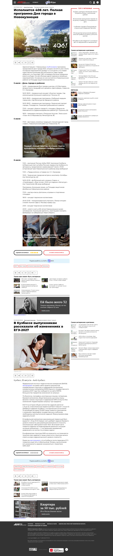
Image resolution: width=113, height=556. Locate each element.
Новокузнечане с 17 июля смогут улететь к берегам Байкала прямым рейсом (30, 292)
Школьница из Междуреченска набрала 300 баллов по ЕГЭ (58, 488)
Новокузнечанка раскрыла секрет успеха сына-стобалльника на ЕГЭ (58, 483)
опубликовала (51, 67)
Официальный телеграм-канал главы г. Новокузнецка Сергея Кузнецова (34, 58)
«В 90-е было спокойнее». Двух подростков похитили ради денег (88, 337)
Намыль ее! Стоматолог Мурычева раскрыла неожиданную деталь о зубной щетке (88, 343)
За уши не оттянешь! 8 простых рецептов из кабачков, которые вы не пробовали (89, 66)
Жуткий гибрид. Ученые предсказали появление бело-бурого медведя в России (89, 349)
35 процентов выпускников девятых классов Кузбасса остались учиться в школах (85, 34)
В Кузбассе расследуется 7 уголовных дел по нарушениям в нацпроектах (85, 41)
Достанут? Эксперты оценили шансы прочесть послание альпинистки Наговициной (89, 332)
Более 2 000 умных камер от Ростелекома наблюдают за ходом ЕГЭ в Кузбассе (29, 495)
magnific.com (17, 371)
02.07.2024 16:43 (18, 7)
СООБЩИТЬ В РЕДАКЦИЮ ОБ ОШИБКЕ (37, 525)
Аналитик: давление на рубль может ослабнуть (88, 99)
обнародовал (27, 385)
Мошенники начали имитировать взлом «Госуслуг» (87, 110)
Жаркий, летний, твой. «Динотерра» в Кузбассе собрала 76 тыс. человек (42, 236)
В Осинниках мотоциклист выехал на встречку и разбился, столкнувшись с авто (85, 20)
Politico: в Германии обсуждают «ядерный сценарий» (86, 93)
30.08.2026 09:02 (18, 320)
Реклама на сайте (40, 523)
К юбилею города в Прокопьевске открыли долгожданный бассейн (85, 27)
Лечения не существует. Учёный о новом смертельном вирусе (88, 59)
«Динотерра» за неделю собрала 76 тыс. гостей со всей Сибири (58, 279)
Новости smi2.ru (20, 315)
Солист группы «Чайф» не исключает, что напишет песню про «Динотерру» (57, 286)
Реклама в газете (52, 523)
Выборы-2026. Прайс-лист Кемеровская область (72, 523)
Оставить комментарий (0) (56, 252)
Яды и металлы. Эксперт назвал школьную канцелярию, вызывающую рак (87, 355)
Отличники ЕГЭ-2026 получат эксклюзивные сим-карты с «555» (30, 488)
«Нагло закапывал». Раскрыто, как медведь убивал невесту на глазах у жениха (88, 54)
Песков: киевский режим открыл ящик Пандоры (87, 104)
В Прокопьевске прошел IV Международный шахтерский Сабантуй (29, 286)
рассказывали (35, 440)
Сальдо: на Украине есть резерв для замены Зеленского (88, 116)
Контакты (30, 523)
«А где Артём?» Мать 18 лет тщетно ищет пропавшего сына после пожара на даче (88, 326)
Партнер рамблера (43, 549)
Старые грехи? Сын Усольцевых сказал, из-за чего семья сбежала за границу (88, 71)
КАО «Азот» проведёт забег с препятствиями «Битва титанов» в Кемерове (30, 280)
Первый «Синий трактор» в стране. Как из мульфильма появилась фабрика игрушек (44, 147)
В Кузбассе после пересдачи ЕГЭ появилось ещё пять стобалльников (30, 484)
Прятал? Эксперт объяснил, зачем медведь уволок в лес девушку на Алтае (88, 83)
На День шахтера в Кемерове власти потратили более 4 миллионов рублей (85, 13)
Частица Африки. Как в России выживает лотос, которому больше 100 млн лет (88, 77)
